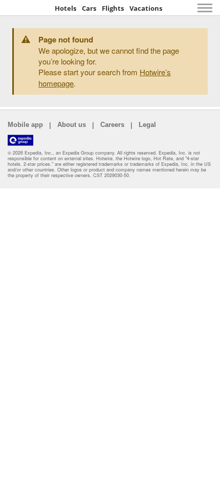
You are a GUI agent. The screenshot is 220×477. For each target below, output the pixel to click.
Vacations (145, 8)
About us (71, 124)
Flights (113, 8)
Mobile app (25, 124)
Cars (89, 8)
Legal (147, 124)
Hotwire (28, 8)
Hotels (65, 8)
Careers (112, 124)
